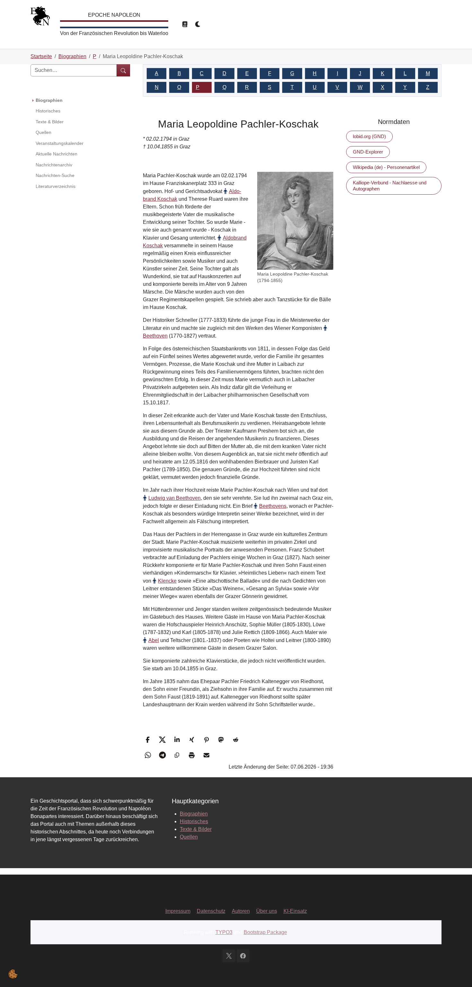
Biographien (194, 813)
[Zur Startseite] (40, 17)
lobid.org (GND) (369, 136)
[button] (148, 740)
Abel (153, 640)
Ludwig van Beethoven (174, 498)
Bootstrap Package (265, 932)
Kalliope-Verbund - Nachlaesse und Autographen (389, 185)
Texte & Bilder (196, 829)
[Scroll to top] (458, 973)
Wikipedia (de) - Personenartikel (386, 167)
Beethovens (272, 506)
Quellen (189, 837)
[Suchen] (123, 70)
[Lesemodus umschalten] (185, 24)
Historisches (194, 821)
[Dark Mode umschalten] (198, 24)
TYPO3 (223, 932)
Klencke (167, 581)
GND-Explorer (368, 151)
